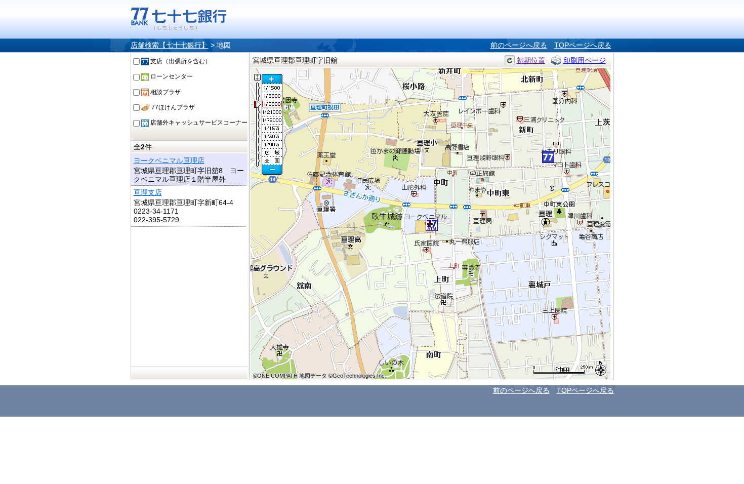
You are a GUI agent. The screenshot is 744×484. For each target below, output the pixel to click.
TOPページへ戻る (582, 45)
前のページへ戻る (518, 45)
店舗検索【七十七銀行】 (170, 45)
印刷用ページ (584, 60)
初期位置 (531, 60)
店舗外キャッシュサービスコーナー (198, 122)
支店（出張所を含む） (180, 61)
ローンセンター (171, 76)
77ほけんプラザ (172, 107)
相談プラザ (165, 92)
